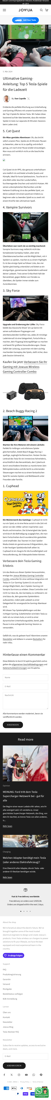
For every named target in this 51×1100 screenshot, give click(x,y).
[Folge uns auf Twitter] (11, 1074)
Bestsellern (38, 639)
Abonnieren (14, 1065)
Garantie (6, 979)
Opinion (6, 785)
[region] (25, 897)
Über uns (7, 1012)
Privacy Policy (24, 1082)
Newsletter (7, 639)
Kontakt (6, 1017)
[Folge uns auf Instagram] (19, 1074)
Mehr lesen (7, 826)
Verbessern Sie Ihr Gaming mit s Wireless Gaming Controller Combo (25, 367)
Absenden (13, 724)
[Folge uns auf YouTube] (26, 1074)
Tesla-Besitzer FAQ (11, 1031)
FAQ (4, 969)
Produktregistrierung (12, 974)
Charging (6, 851)
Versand (6, 984)
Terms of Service (38, 1082)
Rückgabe (7, 989)
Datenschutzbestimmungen (15, 668)
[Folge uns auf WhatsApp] (33, 1074)
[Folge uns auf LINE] (41, 1074)
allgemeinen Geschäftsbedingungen (27, 664)
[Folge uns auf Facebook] (4, 1074)
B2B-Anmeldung (10, 998)
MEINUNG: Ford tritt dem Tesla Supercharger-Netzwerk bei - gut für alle (23, 796)
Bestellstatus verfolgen (13, 994)
